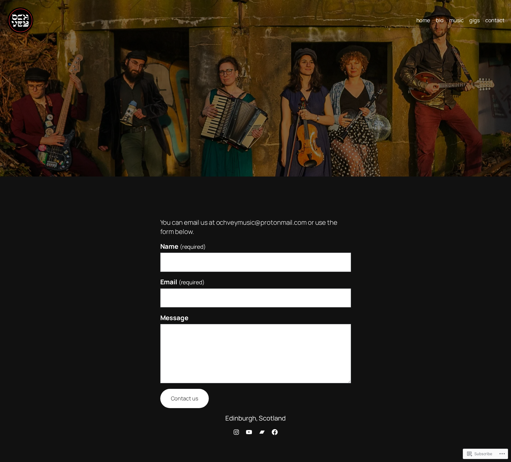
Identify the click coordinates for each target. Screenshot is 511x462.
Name (183, 246)
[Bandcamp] (262, 432)
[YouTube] (249, 432)
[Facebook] (274, 432)
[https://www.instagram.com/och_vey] (236, 432)
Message (174, 317)
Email (182, 281)
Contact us (184, 398)
